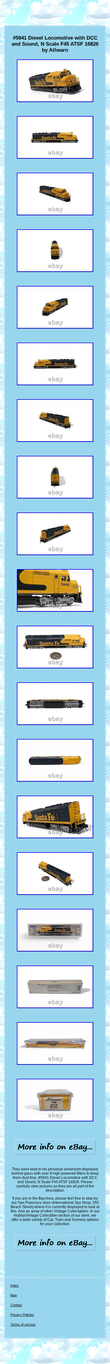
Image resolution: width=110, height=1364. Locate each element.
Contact (16, 1305)
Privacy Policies (22, 1315)
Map (13, 1295)
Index (14, 1285)
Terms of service (22, 1324)
